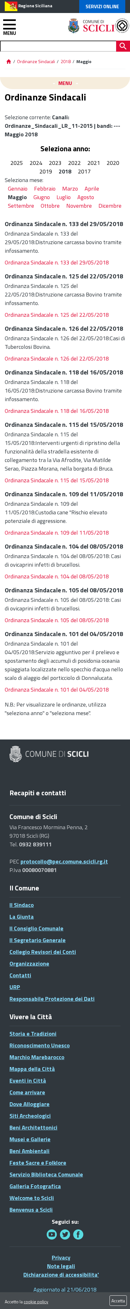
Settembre (21, 205)
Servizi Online (102, 6)
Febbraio (45, 188)
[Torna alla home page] (8, 61)
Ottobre (50, 205)
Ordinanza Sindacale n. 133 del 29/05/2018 (57, 262)
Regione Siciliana (35, 6)
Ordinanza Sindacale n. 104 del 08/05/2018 (57, 576)
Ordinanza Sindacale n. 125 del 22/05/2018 (57, 314)
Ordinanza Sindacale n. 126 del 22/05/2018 (57, 358)
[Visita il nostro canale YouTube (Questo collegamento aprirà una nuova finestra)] (65, 1234)
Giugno (41, 197)
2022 (74, 163)
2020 (113, 163)
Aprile (92, 188)
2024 (36, 163)
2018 (66, 61)
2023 (55, 163)
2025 (16, 163)
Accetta (118, 1300)
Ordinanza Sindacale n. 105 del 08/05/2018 (57, 620)
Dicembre (109, 205)
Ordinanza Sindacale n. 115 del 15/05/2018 (57, 480)
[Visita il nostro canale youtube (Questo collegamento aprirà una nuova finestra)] (52, 1234)
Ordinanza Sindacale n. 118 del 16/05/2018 (57, 411)
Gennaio (17, 188)
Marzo (70, 188)
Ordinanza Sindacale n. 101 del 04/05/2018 (57, 689)
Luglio (63, 197)
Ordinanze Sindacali (36, 61)
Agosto (85, 197)
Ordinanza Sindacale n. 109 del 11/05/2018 (57, 532)
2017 (84, 171)
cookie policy (36, 1301)
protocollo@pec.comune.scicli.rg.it (64, 861)
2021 (93, 163)
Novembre (79, 205)
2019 (45, 171)
